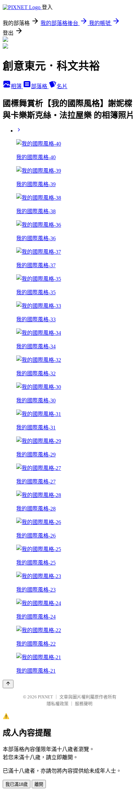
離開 (38, 784)
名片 (62, 86)
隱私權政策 (57, 703)
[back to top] (8, 684)
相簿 (17, 86)
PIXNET (45, 696)
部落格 (40, 86)
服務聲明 (83, 703)
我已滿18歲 (16, 784)
